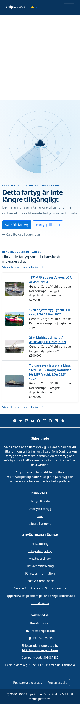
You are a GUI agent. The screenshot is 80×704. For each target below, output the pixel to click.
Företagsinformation (40, 573)
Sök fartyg (19, 224)
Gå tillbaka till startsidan (23, 234)
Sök (40, 516)
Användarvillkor (40, 559)
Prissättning (40, 544)
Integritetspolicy (40, 551)
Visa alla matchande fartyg (21, 267)
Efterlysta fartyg (40, 509)
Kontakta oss (40, 603)
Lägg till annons (40, 524)
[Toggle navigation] (69, 7)
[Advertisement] (40, 57)
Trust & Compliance (40, 581)
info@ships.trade (43, 631)
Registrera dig (57, 683)
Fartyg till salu (48, 224)
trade (15, 6)
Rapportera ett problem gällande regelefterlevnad (40, 596)
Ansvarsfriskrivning (40, 566)
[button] (34, 7)
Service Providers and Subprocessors (40, 588)
